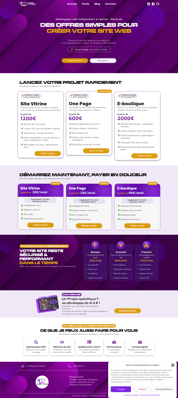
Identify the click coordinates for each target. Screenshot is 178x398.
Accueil (72, 3)
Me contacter (103, 60)
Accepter (121, 389)
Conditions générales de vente (82, 382)
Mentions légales (76, 377)
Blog (97, 3)
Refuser (142, 389)
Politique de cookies (131, 395)
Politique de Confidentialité (150, 395)
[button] (172, 365)
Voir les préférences (163, 389)
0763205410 (78, 366)
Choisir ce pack (48, 153)
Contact (110, 3)
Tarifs (85, 3)
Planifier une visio (75, 60)
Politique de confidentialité (80, 384)
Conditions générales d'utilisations (83, 379)
